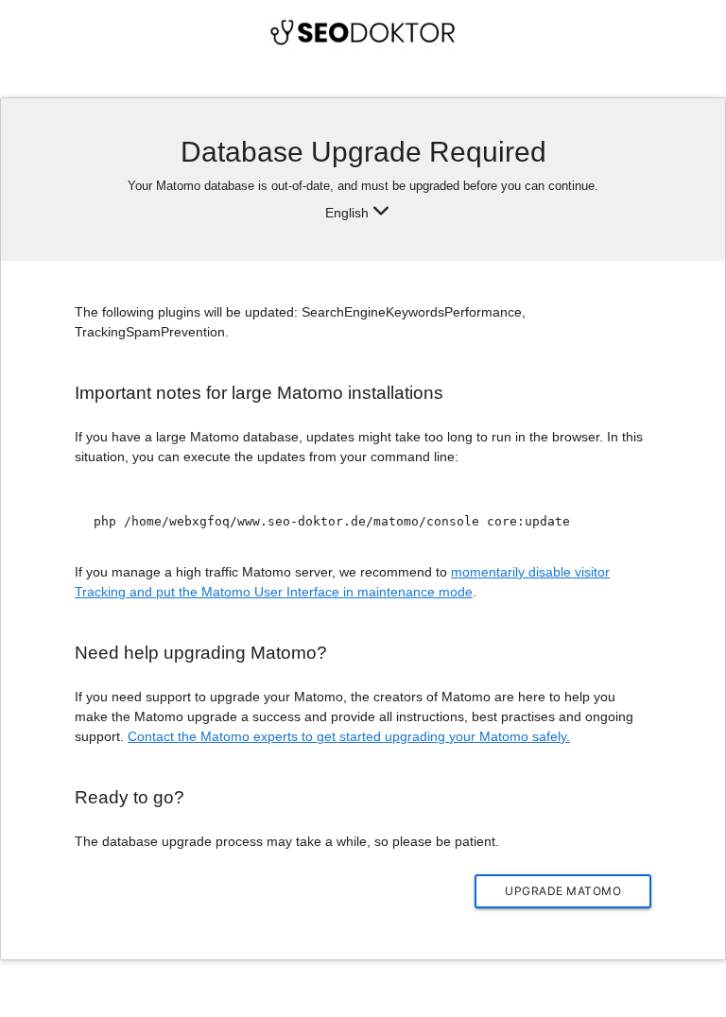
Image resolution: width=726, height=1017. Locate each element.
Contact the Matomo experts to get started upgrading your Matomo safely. (349, 736)
